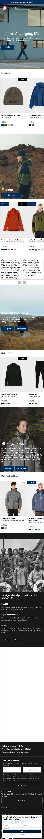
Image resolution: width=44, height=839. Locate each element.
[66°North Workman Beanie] (13, 95)
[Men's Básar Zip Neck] (13, 374)
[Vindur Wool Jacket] (13, 498)
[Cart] (35, 8)
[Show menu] (40, 8)
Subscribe (22, 785)
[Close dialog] (40, 817)
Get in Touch (5, 808)
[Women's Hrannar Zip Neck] (13, 220)
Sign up (22, 831)
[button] (11, 269)
